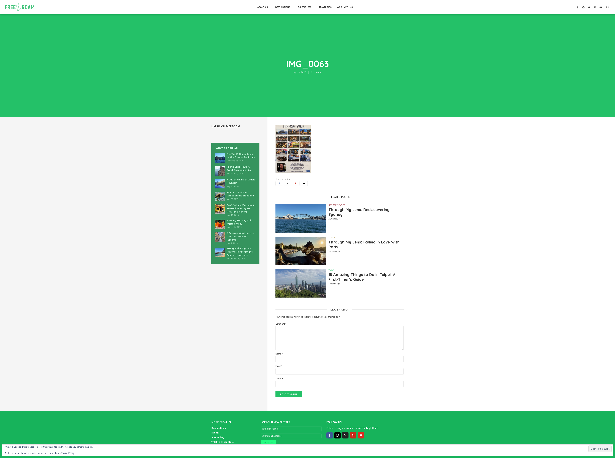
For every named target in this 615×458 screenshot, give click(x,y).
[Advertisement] (227, 295)
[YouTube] (361, 435)
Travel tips (325, 7)
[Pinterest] (353, 435)
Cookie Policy (67, 452)
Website (279, 378)
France (331, 237)
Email (278, 366)
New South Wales (336, 205)
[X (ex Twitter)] (345, 435)
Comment (280, 324)
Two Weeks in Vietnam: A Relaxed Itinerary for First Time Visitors (240, 208)
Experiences (304, 7)
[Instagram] (337, 435)
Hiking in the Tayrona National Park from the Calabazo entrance (240, 251)
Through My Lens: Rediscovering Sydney (359, 212)
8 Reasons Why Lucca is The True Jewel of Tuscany (240, 236)
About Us (262, 7)
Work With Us (345, 7)
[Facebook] (329, 435)
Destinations (282, 7)
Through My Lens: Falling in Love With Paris (364, 244)
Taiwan (331, 270)
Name (279, 353)
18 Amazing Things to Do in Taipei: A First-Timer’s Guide (362, 277)
